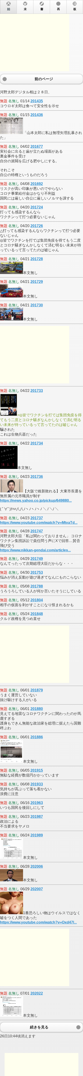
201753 (36, 572)
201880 (36, 709)
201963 (36, 803)
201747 (36, 531)
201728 (36, 259)
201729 (36, 282)
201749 (36, 559)
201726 (36, 226)
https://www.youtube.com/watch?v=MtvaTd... (38, 523)
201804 (36, 600)
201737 (36, 518)
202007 (36, 889)
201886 (36, 737)
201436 (36, 115)
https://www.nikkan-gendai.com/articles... (35, 550)
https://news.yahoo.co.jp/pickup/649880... (36, 500)
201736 (36, 477)
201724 (36, 207)
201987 (36, 817)
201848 (36, 614)
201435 (36, 101)
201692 (36, 184)
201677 (36, 146)
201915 (36, 770)
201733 (36, 391)
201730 (36, 305)
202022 (36, 993)
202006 (36, 866)
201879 (36, 690)
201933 (36, 784)
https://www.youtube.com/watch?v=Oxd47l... (38, 922)
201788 (36, 586)
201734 (36, 443)
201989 (36, 835)
